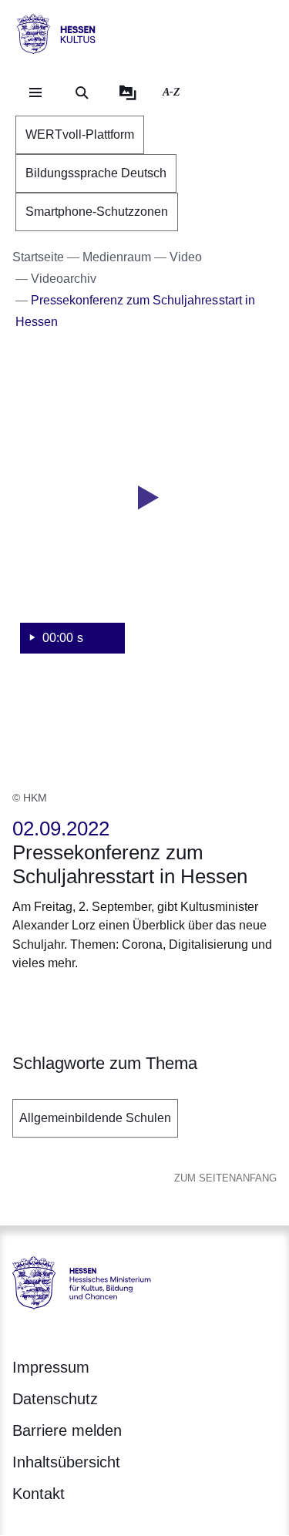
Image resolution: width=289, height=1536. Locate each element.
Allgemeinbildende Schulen (95, 1117)
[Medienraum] (128, 92)
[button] (144, 515)
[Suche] (81, 92)
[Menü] (35, 92)
